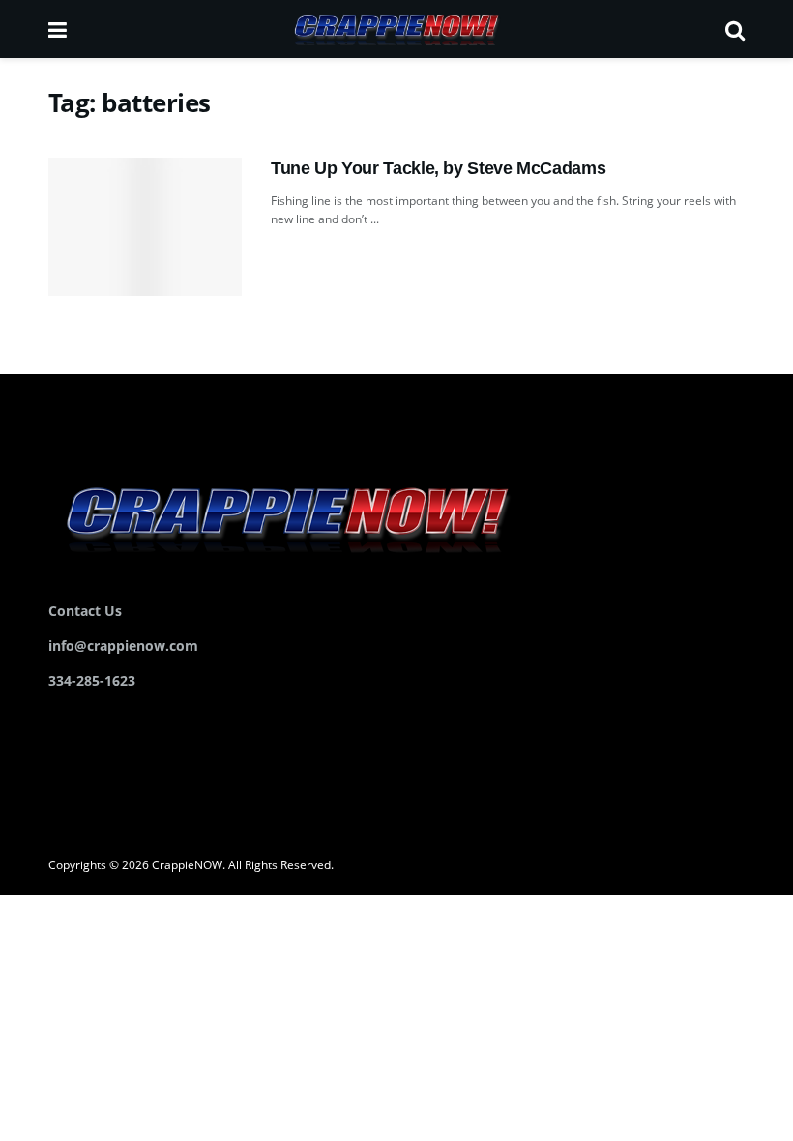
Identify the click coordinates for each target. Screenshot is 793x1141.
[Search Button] (735, 29)
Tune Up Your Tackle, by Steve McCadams (438, 168)
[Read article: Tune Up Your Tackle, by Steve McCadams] (145, 227)
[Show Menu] (57, 29)
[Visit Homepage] (395, 29)
